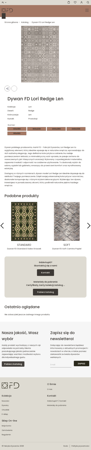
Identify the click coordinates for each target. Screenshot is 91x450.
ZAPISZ (81, 363)
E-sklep (5, 414)
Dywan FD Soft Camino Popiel (66, 248)
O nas (49, 389)
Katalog (24, 22)
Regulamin (6, 434)
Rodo (66, 446)
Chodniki (5, 410)
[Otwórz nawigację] (87, 10)
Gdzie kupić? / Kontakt (56, 401)
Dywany (5, 405)
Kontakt (45, 272)
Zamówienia (7, 430)
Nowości (5, 401)
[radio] (16, 129)
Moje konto (6, 426)
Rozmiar (11, 125)
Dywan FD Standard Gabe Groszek (24, 248)
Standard (24, 245)
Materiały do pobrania (56, 405)
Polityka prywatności (80, 446)
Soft (67, 245)
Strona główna (11, 22)
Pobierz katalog (45, 292)
